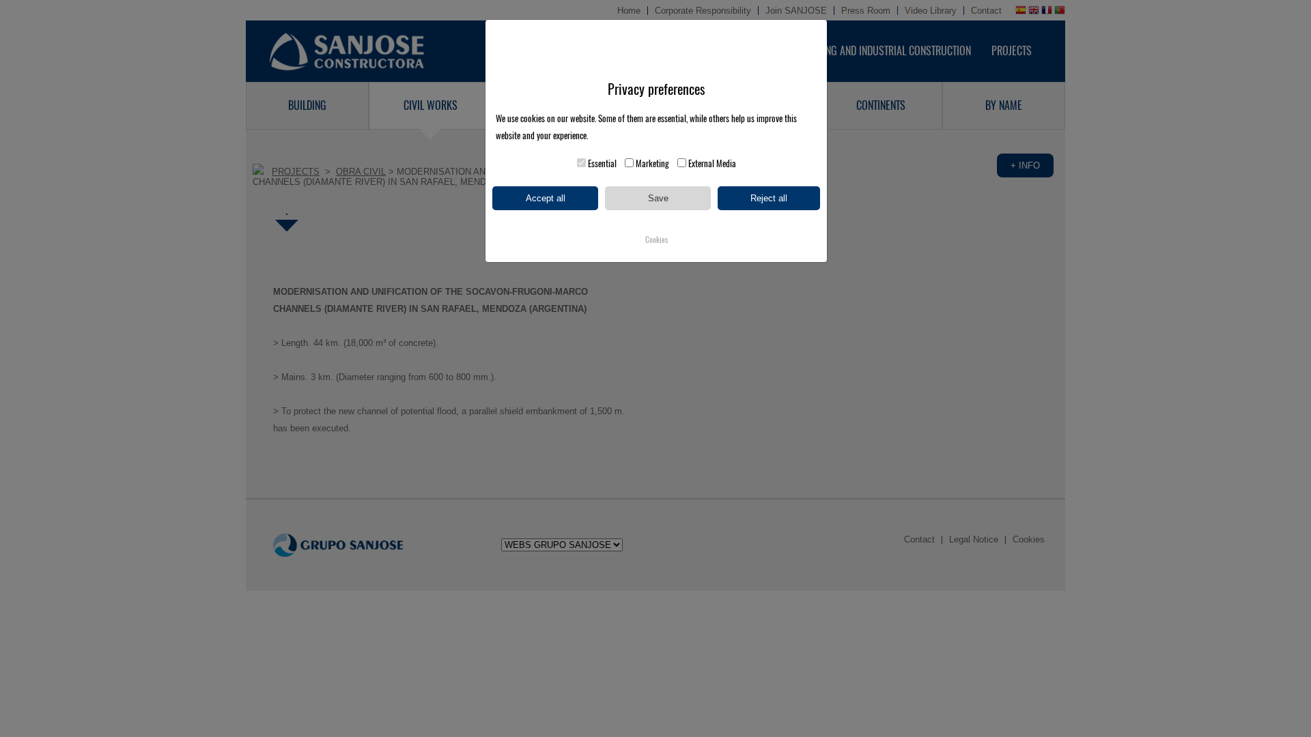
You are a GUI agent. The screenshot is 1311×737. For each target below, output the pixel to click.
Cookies (656, 240)
